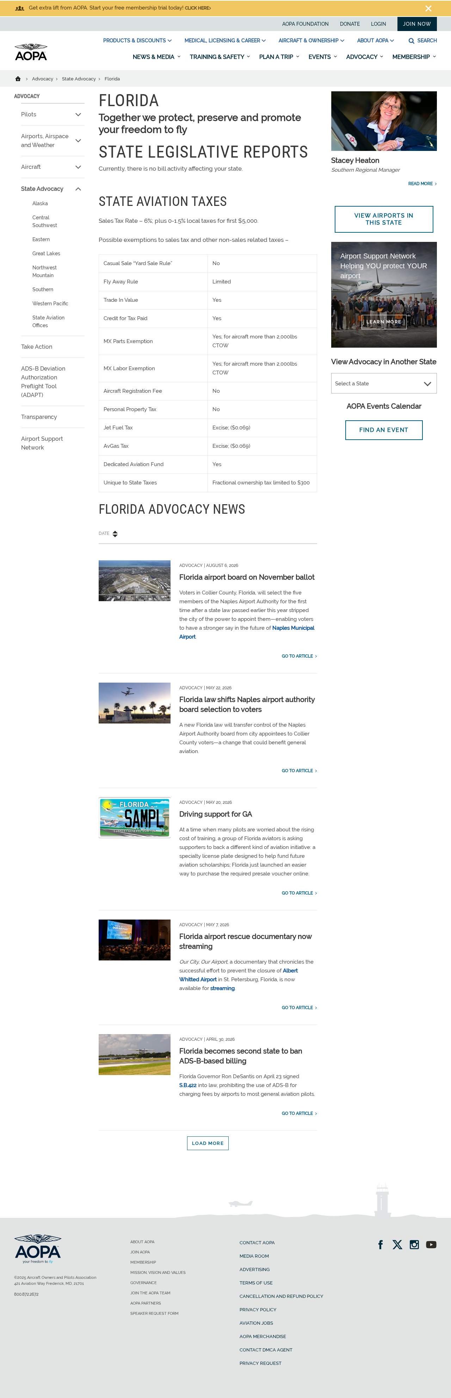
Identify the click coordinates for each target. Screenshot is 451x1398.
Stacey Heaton (355, 160)
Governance (143, 1283)
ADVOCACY (26, 96)
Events (320, 57)
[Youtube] (431, 1245)
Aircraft (31, 167)
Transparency (39, 417)
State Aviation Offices (48, 321)
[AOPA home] (31, 58)
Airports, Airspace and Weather (44, 140)
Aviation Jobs (256, 1323)
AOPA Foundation (305, 24)
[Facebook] (383, 1245)
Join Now (417, 24)
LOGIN (378, 24)
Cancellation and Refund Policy (281, 1296)
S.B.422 (188, 1085)
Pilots (28, 114)
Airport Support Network (42, 443)
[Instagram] (417, 1245)
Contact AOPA (257, 1242)
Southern (42, 289)
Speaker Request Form (154, 1313)
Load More (208, 1143)
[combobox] (384, 383)
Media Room (254, 1256)
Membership (412, 57)
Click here (197, 8)
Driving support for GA (215, 814)
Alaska (40, 203)
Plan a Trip (277, 57)
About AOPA (372, 40)
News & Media (154, 57)
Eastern (41, 239)
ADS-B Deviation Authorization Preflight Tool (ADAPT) (43, 381)
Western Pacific (50, 303)
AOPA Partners (145, 1303)
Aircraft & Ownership (309, 40)
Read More (420, 183)
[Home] (22, 78)
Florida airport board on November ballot (247, 577)
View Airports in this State (384, 219)
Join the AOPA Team (150, 1293)
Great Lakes (46, 253)
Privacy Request (261, 1363)
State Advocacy (79, 78)
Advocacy (362, 57)
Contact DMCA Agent (266, 1350)
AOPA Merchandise (263, 1336)
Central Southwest (44, 221)
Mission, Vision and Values (158, 1272)
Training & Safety (217, 57)
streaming (222, 988)
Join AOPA (140, 1252)
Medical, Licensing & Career (222, 40)
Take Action (36, 346)
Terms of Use (256, 1283)
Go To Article (297, 656)
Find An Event (384, 430)
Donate (350, 24)
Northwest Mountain (44, 271)
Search (426, 40)
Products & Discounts (134, 40)
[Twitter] (400, 1245)
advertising (255, 1269)
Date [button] (104, 533)
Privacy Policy (258, 1309)
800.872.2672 (26, 1294)
